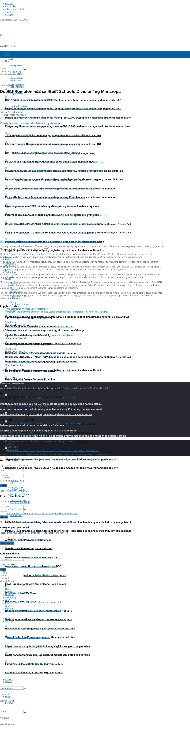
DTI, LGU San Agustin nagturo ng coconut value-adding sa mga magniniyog (50, 161)
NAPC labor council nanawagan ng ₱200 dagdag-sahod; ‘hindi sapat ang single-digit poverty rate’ (63, 100)
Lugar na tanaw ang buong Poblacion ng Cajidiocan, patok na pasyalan (47, 655)
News (9, 85)
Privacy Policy (11, 446)
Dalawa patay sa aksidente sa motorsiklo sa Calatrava (32, 425)
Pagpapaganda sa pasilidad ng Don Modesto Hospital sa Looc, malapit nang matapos (51, 404)
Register (9, 702)
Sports (8, 681)
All (11, 483)
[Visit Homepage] (16, 31)
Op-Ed (8, 600)
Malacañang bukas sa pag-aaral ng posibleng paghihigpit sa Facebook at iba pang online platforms (64, 179)
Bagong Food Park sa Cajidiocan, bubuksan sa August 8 (38, 619)
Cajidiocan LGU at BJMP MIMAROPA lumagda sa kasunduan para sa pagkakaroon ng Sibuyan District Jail (68, 232)
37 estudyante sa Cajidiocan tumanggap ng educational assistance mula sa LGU (53, 144)
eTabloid (9, 688)
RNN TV (9, 3)
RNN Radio (10, 6)
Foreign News (17, 73)
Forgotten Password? (10, 490)
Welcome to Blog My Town (21, 601)
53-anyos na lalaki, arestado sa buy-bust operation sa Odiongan (43, 343)
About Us (9, 12)
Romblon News (21, 106)
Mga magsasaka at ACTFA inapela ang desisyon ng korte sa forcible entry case (52, 214)
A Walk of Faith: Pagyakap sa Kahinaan (28, 548)
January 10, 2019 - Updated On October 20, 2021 (23, 109)
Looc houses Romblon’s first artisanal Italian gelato (35, 584)
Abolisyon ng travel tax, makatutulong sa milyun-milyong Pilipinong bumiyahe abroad (51, 409)
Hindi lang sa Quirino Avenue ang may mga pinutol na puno (40, 361)
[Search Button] (25, 688)
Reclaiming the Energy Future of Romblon (30, 379)
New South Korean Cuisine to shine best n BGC (33, 566)
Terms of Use (11, 449)
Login (7, 696)
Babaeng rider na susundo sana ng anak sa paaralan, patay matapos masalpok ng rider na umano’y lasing (63, 435)
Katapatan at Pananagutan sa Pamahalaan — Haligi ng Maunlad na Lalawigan (51, 432)
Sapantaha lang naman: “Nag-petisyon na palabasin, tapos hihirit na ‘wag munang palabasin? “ (62, 468)
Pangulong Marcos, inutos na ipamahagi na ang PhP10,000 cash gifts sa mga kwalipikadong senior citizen (68, 126)
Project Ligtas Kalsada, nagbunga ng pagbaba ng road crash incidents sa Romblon (54, 250)
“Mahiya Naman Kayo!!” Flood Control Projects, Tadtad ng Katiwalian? (47, 450)
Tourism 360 (16, 515)
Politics (8, 259)
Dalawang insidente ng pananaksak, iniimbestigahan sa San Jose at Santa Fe (46, 414)
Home (8, 46)
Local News (15, 80)
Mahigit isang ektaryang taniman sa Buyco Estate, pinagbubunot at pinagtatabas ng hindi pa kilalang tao (67, 316)
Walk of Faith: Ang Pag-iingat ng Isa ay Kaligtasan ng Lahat (40, 637)
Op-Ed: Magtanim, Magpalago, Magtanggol (30, 326)
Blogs (7, 603)
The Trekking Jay (18, 509)
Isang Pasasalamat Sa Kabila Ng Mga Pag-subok (34, 672)
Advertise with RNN (14, 9)
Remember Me (10, 480)
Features (9, 594)
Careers (9, 14)
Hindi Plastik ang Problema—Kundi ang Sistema (33, 397)
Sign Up (25, 490)
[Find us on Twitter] (1, 22)
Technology (10, 272)
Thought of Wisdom (20, 304)
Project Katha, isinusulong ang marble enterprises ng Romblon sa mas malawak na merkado (60, 197)
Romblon (18, 112)
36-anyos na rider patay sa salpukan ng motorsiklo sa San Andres (39, 430)
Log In (25, 522)
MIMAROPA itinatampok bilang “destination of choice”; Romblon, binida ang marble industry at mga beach (68, 530)
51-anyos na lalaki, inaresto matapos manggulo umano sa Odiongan (45, 330)
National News (17, 86)
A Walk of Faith (17, 481)
